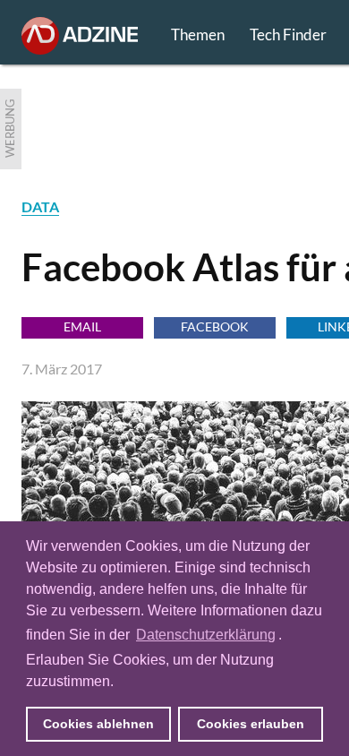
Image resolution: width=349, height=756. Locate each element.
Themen (198, 34)
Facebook (215, 326)
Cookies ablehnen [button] (98, 724)
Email (82, 326)
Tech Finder (288, 34)
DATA (40, 206)
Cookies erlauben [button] (250, 724)
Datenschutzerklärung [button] (206, 634)
